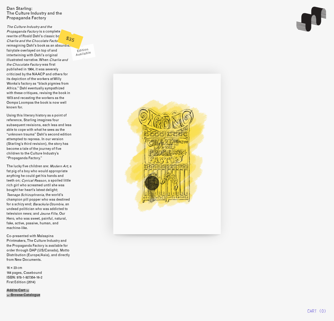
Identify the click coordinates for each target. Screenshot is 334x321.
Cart (312, 311)
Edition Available (83, 52)
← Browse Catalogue (23, 295)
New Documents (311, 19)
